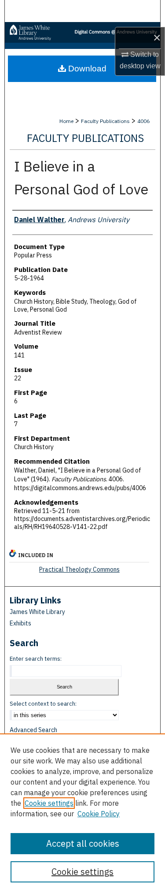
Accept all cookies (82, 843)
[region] (82, 813)
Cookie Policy (98, 813)
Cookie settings (49, 803)
